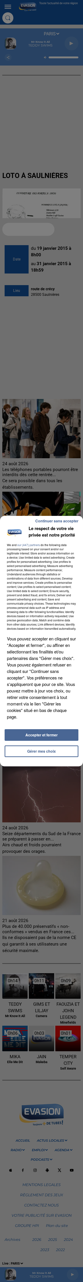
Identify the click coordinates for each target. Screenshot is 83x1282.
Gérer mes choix (41, 751)
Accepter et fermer (41, 735)
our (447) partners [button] (28, 545)
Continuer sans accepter (56, 521)
